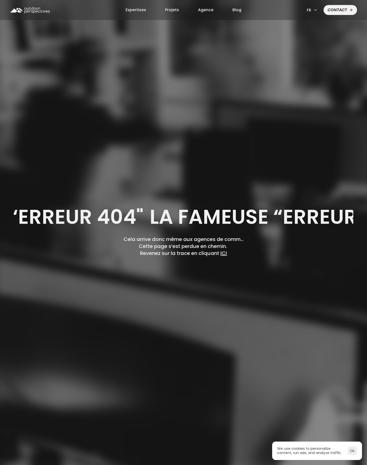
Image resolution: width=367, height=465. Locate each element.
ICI (223, 253)
